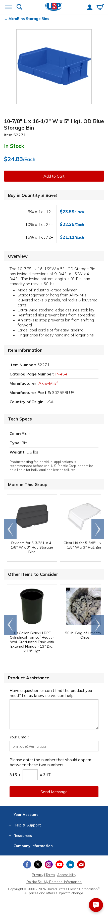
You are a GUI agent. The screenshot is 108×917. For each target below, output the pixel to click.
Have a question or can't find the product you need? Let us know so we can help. (51, 693)
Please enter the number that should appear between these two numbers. (50, 762)
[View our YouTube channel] (60, 864)
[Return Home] (53, 7)
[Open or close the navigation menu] (8, 8)
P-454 (61, 373)
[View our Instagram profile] (49, 864)
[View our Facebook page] (27, 864)
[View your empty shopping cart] (100, 7)
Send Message (54, 791)
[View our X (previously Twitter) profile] (38, 864)
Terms (50, 875)
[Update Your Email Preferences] (81, 864)
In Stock (14, 146)
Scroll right (97, 529)
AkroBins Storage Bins (29, 19)
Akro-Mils (48, 383)
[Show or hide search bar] (19, 7)
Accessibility (66, 875)
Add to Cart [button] (54, 176)
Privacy (37, 875)
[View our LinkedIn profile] (70, 864)
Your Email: (19, 736)
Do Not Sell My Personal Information (54, 882)
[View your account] (89, 8)
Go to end (10, 529)
